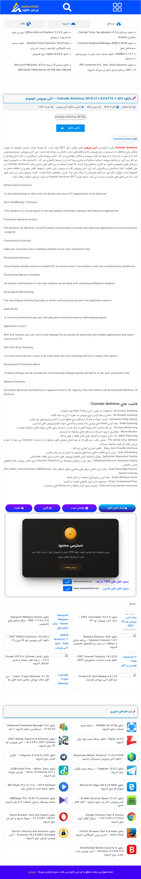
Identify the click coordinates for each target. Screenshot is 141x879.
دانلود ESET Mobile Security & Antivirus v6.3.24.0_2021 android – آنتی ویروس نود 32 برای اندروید (30, 742)
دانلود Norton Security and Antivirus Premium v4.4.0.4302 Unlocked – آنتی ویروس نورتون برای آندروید (32, 834)
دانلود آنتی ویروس (65, 107)
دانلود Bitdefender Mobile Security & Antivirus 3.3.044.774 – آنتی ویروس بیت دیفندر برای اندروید (99, 851)
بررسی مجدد (70, 567)
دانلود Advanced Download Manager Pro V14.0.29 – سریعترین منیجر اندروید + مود (31, 727)
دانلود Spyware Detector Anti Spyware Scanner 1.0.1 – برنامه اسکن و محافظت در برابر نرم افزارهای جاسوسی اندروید (95, 642)
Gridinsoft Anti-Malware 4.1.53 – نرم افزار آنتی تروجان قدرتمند (97, 678)
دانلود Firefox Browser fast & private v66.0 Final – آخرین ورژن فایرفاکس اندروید (99, 833)
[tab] (114, 24)
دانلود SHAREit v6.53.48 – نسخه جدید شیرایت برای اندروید (101, 727)
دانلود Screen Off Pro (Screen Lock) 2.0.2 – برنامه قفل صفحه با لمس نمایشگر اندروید (27, 660)
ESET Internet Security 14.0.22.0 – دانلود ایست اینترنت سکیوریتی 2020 (96, 658)
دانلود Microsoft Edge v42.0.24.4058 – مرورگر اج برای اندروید (100, 787)
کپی (67, 582)
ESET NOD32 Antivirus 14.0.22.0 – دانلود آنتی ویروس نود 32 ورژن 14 (28, 638)
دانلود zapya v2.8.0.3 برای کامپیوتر (50, 54)
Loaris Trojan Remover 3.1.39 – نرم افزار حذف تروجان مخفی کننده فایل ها (27, 678)
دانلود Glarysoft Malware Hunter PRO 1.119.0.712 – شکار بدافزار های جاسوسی (28, 620)
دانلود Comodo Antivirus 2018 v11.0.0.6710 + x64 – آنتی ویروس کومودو (79, 98)
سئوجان (32, 872)
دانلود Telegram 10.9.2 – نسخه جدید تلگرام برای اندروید (98, 770)
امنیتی (78, 107)
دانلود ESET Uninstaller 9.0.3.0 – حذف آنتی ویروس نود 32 (98, 619)
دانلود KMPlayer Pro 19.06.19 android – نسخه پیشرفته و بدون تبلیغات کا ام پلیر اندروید (30, 800)
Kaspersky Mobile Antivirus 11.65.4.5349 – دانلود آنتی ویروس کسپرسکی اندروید (98, 757)
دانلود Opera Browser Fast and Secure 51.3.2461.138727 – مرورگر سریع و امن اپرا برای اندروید (30, 818)
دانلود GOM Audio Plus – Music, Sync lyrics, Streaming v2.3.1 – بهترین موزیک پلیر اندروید (31, 772)
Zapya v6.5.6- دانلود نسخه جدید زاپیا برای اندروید (100, 741)
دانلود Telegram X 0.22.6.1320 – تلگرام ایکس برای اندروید (32, 757)
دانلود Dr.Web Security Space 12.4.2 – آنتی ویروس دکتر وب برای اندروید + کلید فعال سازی (98, 801)
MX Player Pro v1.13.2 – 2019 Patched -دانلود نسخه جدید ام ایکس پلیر (31, 787)
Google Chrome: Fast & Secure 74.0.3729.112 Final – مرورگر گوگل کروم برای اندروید (100, 818)
